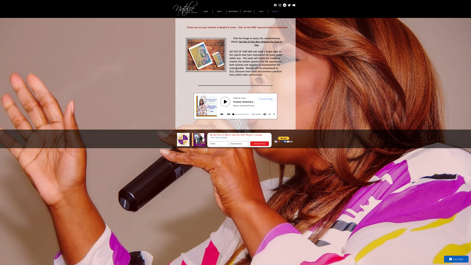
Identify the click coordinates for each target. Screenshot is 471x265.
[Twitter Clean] (289, 5)
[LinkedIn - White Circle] (284, 5)
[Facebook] (275, 5)
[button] (284, 139)
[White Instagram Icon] (280, 5)
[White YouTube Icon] (294, 5)
